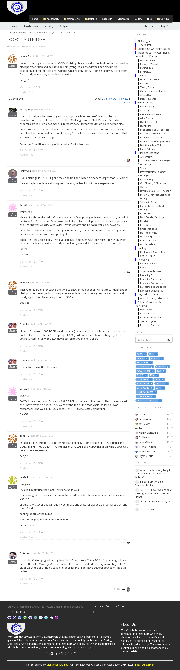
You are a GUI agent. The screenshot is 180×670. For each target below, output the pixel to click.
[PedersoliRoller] (52, 617)
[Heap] (25, 617)
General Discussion (149, 79)
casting (142, 358)
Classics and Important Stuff (154, 91)
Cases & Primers (148, 263)
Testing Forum (147, 87)
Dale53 (23, 204)
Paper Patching (147, 149)
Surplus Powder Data (150, 271)
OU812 (23, 324)
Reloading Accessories (151, 282)
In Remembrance (148, 313)
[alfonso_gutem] (9, 617)
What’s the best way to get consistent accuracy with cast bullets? (152, 473)
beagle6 (24, 56)
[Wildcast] (41, 617)
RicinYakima (145, 419)
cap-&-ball (162, 366)
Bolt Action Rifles (148, 232)
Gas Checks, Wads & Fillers (153, 133)
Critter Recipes (147, 255)
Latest (14, 26)
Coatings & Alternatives (151, 137)
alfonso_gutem (147, 446)
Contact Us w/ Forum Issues (154, 48)
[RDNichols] (15, 617)
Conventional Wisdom (151, 317)
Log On (165, 26)
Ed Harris (144, 437)
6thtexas (24, 553)
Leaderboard (31, 26)
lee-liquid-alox (146, 396)
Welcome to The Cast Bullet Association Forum (152, 54)
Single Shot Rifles (148, 228)
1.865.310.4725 (62, 653)
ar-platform (144, 383)
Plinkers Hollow (148, 240)
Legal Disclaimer (144, 664)
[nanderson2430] (36, 617)
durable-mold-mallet (148, 400)
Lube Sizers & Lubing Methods (155, 141)
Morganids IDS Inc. (57, 664)
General (142, 75)
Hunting (142, 248)
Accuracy (144, 110)
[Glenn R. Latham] (93, 612)
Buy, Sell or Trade (148, 294)
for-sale (156, 358)
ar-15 (159, 379)
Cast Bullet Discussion (151, 114)
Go (168, 339)
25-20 (160, 371)
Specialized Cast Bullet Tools (154, 129)
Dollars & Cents (148, 98)
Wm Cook (144, 423)
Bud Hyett (25, 109)
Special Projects (148, 321)
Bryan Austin (146, 456)
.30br (159, 388)
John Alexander (147, 451)
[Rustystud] (56, 617)
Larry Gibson (146, 442)
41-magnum (144, 362)
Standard (111, 98)
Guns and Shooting (148, 152)
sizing (141, 375)
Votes (127, 102)
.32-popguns (144, 388)
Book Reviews (147, 309)
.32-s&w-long (144, 366)
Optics (143, 187)
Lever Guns (145, 225)
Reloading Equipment (151, 279)
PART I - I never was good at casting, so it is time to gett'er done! (153, 493)
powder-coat (145, 371)
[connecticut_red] (30, 617)
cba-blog (161, 383)
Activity (49, 26)
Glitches (144, 83)
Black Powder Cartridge (152, 217)
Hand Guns (145, 221)
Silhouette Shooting (149, 202)
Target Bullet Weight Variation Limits (149, 483)
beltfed (24, 477)
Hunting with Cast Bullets (152, 252)
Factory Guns (146, 213)
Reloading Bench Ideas (151, 290)
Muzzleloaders (147, 244)
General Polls (145, 45)
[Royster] (20, 617)
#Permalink (25, 87)
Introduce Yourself (149, 64)
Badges (63, 26)
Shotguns (144, 168)
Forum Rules (146, 67)
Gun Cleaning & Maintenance (154, 183)
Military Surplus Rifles (150, 236)
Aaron (142, 428)
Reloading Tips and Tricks (153, 286)
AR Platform (146, 156)
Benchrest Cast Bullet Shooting (155, 190)
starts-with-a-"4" (146, 392)
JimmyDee (25, 170)
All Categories (145, 41)
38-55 (152, 354)
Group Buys (146, 94)
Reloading (143, 259)
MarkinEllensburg (148, 432)
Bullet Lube (145, 125)
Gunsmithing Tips (149, 179)
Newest (123, 98)
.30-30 (141, 354)
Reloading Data (148, 275)
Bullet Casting (145, 102)
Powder (144, 267)
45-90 (153, 375)
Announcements (148, 60)
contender (144, 379)
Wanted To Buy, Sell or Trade (154, 298)
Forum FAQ (146, 71)
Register (149, 26)
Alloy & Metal (146, 118)
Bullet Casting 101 (149, 122)
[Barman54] (46, 617)
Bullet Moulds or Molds (151, 145)
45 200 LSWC (147, 509)
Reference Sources (149, 325)
